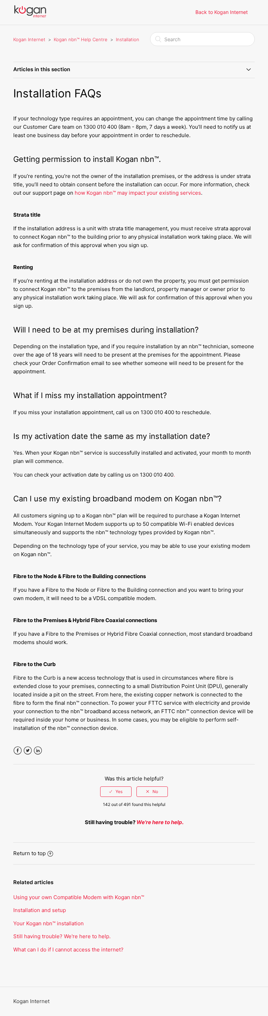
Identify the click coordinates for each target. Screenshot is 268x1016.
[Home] (29, 16)
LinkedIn (38, 750)
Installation (127, 39)
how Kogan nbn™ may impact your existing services (138, 192)
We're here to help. (160, 822)
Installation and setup (39, 910)
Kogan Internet (29, 39)
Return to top (29, 853)
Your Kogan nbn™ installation (48, 923)
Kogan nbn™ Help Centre (80, 39)
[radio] (116, 791)
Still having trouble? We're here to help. (62, 936)
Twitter (27, 750)
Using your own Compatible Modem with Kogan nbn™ (78, 897)
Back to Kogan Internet (221, 12)
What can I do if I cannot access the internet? (68, 949)
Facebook (17, 750)
